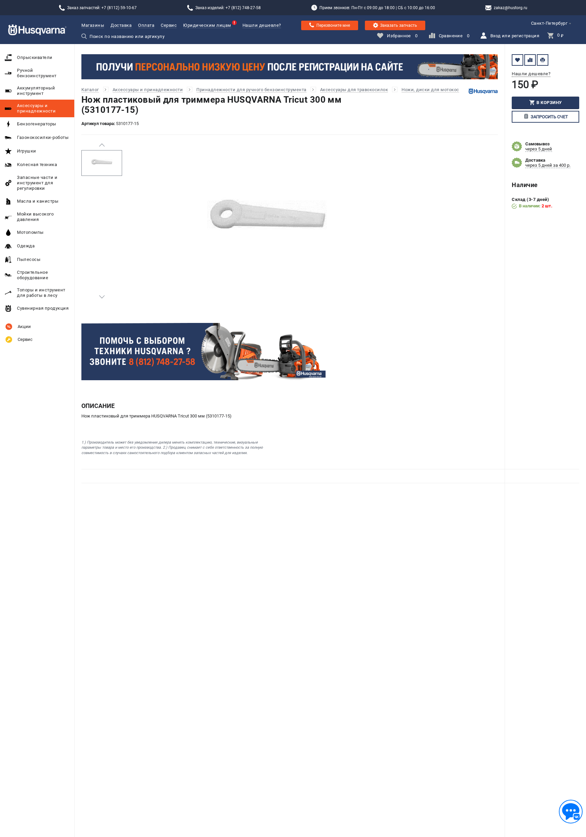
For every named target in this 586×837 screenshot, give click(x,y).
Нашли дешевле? (261, 25)
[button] (101, 145)
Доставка (121, 25)
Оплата (146, 25)
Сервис (169, 25)
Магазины (92, 25)
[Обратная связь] (571, 811)
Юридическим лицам (207, 25)
